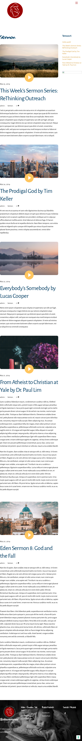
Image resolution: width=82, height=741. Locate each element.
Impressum (46, 713)
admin (2, 106)
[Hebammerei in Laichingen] (15, 27)
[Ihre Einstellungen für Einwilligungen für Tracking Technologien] (78, 737)
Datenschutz (46, 716)
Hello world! (66, 42)
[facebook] (65, 713)
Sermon (10, 106)
